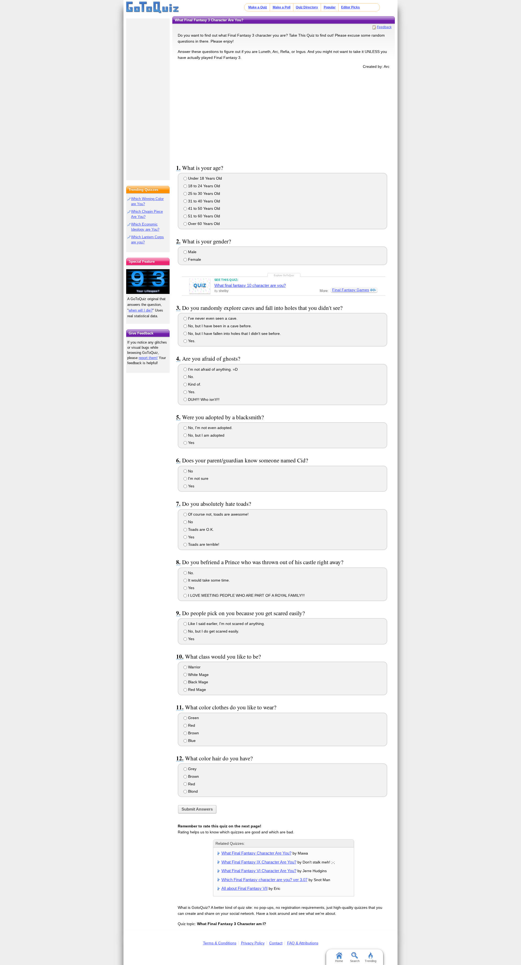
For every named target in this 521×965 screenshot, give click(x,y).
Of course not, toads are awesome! (218, 514)
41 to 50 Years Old (203, 208)
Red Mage (196, 689)
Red (191, 725)
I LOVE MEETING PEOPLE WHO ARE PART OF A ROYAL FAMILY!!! (246, 595)
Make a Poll (281, 7)
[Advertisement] (283, 116)
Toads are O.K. (200, 529)
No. (190, 376)
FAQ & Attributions (302, 943)
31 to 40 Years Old (203, 201)
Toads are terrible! (203, 544)
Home (339, 961)
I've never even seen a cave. (212, 318)
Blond (192, 791)
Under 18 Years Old (204, 178)
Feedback (384, 27)
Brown (193, 733)
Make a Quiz (257, 7)
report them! (148, 358)
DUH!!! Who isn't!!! (203, 399)
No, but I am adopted (205, 435)
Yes (190, 442)
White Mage (198, 674)
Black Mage (197, 682)
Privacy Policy (253, 943)
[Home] (152, 8)
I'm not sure (197, 478)
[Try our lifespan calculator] (148, 281)
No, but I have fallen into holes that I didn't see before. (234, 333)
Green (193, 718)
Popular (330, 7)
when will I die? (141, 310)
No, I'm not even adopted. (210, 428)
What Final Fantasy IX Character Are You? (258, 862)
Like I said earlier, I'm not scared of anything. (226, 623)
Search (355, 961)
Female (194, 259)
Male (191, 252)
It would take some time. (208, 580)
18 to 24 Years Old (203, 186)
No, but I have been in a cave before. (219, 326)
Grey (191, 769)
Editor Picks (350, 7)
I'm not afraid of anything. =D (212, 369)
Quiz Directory (307, 7)
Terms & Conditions (219, 943)
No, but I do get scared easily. (213, 631)
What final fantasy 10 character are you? (250, 285)
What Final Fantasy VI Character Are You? (258, 870)
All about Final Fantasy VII (244, 888)
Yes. (191, 341)
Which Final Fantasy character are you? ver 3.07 (264, 879)
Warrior (194, 667)
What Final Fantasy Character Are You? (256, 853)
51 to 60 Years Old (203, 216)
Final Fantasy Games (350, 290)
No (190, 471)
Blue (191, 740)
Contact (275, 943)
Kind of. (194, 384)
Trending (370, 961)
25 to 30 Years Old (203, 193)
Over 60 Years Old (203, 223)
